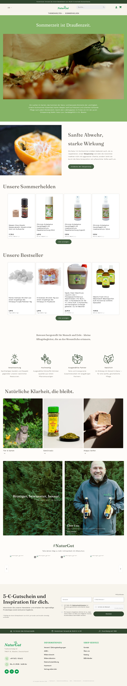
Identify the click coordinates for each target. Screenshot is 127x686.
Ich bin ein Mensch (104, 607)
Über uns (87, 651)
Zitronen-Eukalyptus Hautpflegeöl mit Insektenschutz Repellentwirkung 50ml (46, 227)
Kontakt (86, 647)
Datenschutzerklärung (51, 662)
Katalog (86, 655)
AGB (71, 681)
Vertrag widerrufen (50, 669)
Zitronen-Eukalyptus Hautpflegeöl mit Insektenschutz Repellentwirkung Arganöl (75, 227)
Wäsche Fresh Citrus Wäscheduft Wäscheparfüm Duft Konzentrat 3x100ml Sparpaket (103, 299)
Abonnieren (109, 614)
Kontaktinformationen (88, 681)
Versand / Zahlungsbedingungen (55, 647)
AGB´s (46, 651)
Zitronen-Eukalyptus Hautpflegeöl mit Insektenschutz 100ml (101, 227)
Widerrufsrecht (49, 655)
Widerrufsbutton (49, 658)
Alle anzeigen (63, 242)
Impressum (48, 666)
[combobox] (91, 7)
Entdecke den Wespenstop (81, 166)
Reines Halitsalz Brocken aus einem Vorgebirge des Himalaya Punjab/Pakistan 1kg (20, 300)
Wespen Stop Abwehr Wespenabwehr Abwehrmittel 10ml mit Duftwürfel (20, 227)
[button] (56, 13)
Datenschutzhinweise (79, 605)
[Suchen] (104, 7)
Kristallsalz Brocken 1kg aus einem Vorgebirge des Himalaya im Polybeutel (48, 300)
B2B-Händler (88, 658)
